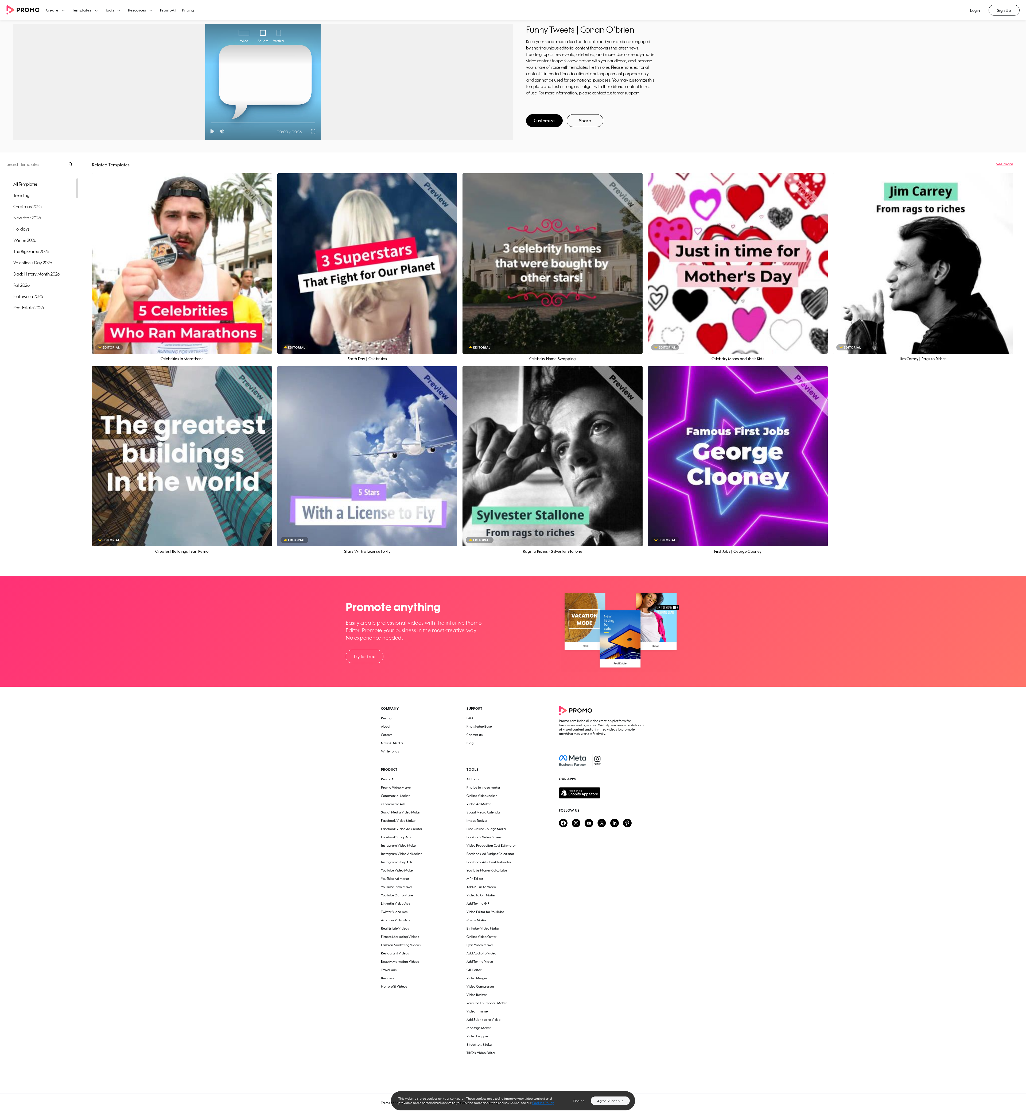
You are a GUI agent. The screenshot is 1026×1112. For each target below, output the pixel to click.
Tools (109, 10)
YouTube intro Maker (396, 887)
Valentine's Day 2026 (32, 262)
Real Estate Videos (395, 928)
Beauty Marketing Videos (400, 962)
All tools (473, 779)
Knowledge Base (479, 726)
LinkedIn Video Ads (395, 903)
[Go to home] (26, 10)
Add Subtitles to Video (483, 1020)
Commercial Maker (395, 796)
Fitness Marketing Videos (400, 937)
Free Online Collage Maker (487, 829)
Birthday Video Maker (483, 928)
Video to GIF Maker (481, 895)
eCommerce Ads (393, 804)
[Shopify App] (602, 792)
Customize (544, 120)
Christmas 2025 (27, 206)
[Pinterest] (627, 823)
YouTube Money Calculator (487, 870)
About (386, 726)
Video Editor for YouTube (485, 912)
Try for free (364, 656)
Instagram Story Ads (396, 862)
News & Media (392, 743)
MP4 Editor (475, 879)
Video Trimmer (478, 1011)
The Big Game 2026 (31, 251)
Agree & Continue (610, 1101)
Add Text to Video (480, 962)
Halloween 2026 (28, 296)
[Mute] (223, 131)
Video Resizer (477, 995)
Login (975, 10)
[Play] (212, 131)
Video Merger (477, 978)
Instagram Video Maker (399, 845)
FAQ (470, 718)
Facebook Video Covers (484, 837)
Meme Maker (476, 920)
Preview (182, 257)
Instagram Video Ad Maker (401, 854)
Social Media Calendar (484, 812)
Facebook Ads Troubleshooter (489, 862)
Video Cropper (477, 1036)
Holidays (21, 229)
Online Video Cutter (482, 937)
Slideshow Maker (480, 1044)
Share (585, 120)
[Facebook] (572, 760)
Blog (470, 743)
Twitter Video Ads (394, 912)
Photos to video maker (483, 787)
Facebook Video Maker (398, 821)
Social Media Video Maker (401, 812)
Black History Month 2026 (36, 274)
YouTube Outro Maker (397, 895)
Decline (579, 1101)
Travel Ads (389, 970)
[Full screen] (313, 131)
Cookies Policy (543, 1103)
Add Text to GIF (478, 903)
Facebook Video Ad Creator (401, 829)
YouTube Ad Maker (395, 879)
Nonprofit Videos (394, 986)
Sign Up (1004, 10)
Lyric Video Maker (480, 945)
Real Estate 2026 (28, 307)
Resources (137, 10)
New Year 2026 (27, 217)
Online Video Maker (482, 796)
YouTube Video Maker (397, 870)
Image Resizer (477, 821)
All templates (25, 184)
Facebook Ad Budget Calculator (490, 854)
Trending (21, 195)
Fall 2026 (21, 285)
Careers (386, 735)
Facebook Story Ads (396, 837)
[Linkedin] (614, 823)
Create (52, 10)
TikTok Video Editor (481, 1053)
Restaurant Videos (395, 953)
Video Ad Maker (479, 804)
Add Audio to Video (481, 953)
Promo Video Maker (396, 787)
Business (387, 978)
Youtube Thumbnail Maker (487, 1003)
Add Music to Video (481, 887)
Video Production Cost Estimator (491, 845)
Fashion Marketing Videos (401, 945)
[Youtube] (589, 823)
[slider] (210, 123)
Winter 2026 (24, 240)
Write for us (390, 751)
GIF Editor (474, 970)
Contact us (475, 735)
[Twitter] (601, 823)
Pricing (188, 10)
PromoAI (168, 10)
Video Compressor (480, 986)
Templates (81, 10)
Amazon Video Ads (395, 920)
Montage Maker (479, 1028)
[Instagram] (597, 760)
